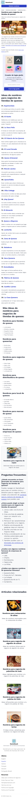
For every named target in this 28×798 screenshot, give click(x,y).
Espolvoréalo (9, 106)
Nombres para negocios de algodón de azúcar (14, 642)
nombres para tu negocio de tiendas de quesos (13, 497)
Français (3, 766)
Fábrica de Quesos (11, 278)
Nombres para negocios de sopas (13, 462)
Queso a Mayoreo (11, 221)
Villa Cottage (9, 190)
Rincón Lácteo (10, 169)
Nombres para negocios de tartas (14, 726)
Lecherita (8, 230)
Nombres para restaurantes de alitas (14, 614)
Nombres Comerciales (11, 9)
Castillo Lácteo (10, 287)
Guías (2, 9)
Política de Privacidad (7, 790)
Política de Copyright (7, 787)
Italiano (3, 763)
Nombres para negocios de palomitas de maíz (14, 670)
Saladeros (8, 247)
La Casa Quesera (11, 297)
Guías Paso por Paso (7, 780)
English (3, 759)
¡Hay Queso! (8, 199)
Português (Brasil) (6, 771)
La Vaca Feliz (9, 127)
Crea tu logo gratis (14, 88)
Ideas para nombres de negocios (10, 777)
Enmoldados (9, 267)
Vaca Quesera (9, 258)
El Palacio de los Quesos (14, 138)
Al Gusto (7, 117)
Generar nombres (14, 6)
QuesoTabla (9, 180)
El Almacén (8, 210)
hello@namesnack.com (8, 782)
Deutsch (3, 768)
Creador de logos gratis (14, 75)
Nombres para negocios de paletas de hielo (14, 698)
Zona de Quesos (10, 239)
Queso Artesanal (11, 158)
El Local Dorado (10, 149)
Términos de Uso (6, 785)
